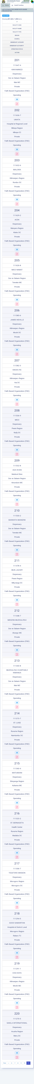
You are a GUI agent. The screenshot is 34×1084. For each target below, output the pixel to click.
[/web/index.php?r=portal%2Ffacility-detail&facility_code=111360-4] (17, 802)
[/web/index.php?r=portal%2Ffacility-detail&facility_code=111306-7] (17, 902)
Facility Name (17, 28)
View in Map (5, 15)
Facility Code (17, 25)
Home (7, 5)
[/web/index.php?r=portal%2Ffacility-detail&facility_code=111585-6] (17, 349)
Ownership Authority (17, 45)
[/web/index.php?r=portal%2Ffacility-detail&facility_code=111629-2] (17, 249)
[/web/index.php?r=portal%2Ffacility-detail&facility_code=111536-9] (17, 449)
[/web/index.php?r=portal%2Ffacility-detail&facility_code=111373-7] (17, 752)
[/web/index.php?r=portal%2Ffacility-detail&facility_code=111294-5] (17, 952)
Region (17, 35)
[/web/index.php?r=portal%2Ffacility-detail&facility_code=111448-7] (17, 650)
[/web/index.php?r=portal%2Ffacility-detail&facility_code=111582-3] (17, 399)
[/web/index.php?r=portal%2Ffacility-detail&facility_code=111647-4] (17, 99)
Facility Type (17, 32)
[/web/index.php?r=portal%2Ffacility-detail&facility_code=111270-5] (17, 1052)
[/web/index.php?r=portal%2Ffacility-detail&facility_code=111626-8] (17, 299)
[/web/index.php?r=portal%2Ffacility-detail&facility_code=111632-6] (17, 199)
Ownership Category (17, 42)
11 (28, 1063)
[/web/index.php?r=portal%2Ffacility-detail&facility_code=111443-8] (17, 702)
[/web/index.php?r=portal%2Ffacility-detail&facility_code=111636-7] (17, 149)
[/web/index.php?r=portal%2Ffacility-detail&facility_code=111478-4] (17, 600)
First (4, 1063)
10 (24, 1063)
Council (17, 39)
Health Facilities (19, 5)
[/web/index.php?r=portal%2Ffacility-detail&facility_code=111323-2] (17, 852)
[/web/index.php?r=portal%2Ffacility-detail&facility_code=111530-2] (17, 549)
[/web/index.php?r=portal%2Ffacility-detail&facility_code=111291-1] (17, 1002)
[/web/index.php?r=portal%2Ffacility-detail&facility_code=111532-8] (17, 499)
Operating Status (17, 49)
